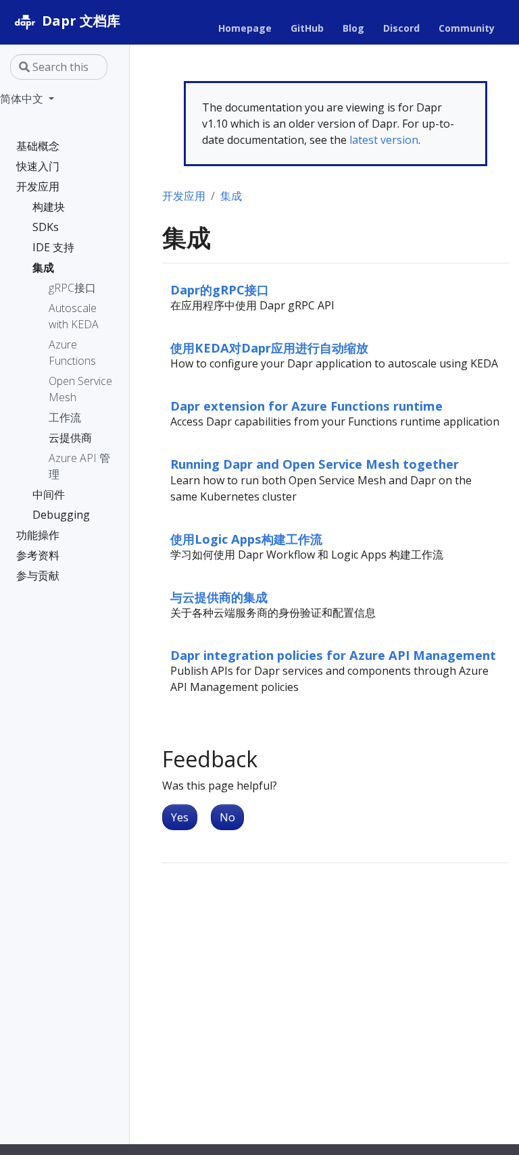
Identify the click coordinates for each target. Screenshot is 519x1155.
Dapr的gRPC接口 (219, 289)
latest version (383, 139)
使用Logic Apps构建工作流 (246, 538)
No (227, 817)
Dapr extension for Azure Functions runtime (306, 405)
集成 (231, 195)
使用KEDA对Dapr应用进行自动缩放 (269, 347)
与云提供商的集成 (219, 596)
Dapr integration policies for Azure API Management (333, 654)
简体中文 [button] (23, 98)
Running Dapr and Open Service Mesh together (314, 463)
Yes (180, 817)
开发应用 (183, 195)
